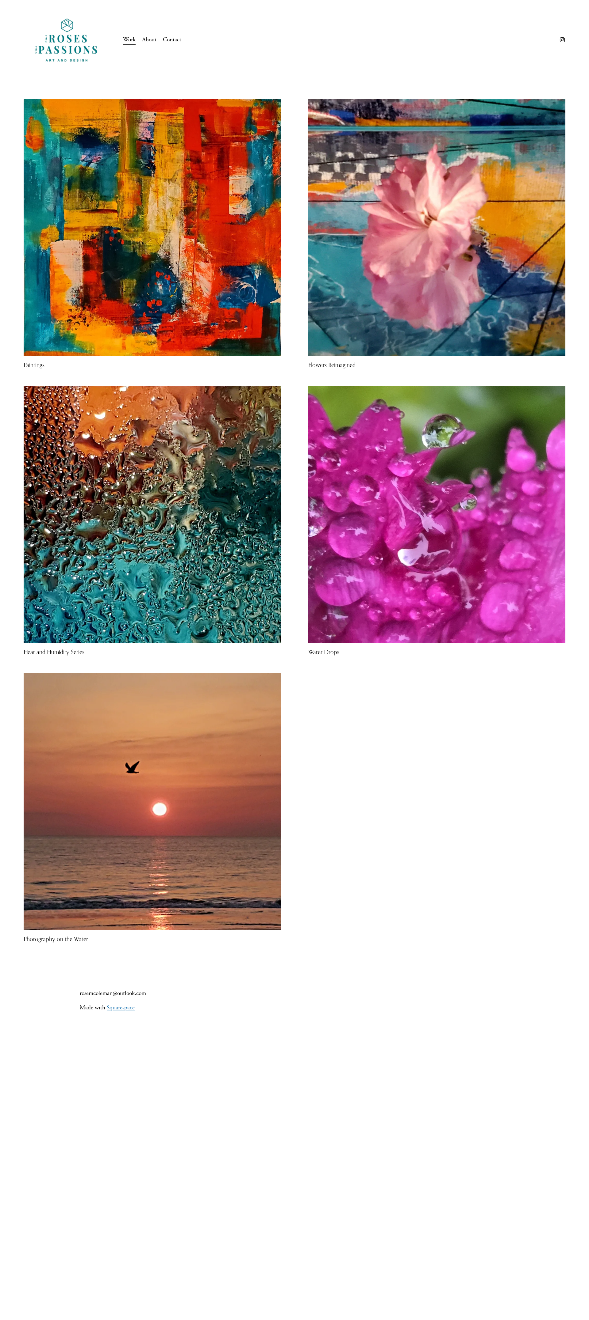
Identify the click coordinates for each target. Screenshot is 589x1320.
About (149, 39)
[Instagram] (562, 40)
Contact (172, 39)
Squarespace (121, 1008)
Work (129, 39)
